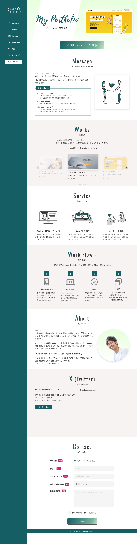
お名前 (52, 468)
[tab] (79, 184)
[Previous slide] (37, 167)
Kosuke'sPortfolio (14, 10)
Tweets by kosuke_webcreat (88, 390)
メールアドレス (56, 476)
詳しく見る (41, 176)
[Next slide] (126, 167)
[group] (109, 21)
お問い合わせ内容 (57, 484)
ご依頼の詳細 (55, 491)
